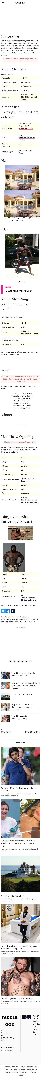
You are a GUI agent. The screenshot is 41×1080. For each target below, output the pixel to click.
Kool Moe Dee (22, 425)
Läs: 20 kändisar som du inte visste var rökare (29, 501)
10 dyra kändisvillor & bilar (21, 695)
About (3, 1035)
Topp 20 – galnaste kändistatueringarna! (28, 599)
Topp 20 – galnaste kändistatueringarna (18, 998)
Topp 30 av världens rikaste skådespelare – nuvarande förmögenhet (22, 707)
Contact (5, 1038)
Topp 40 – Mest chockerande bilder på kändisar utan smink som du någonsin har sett (25, 686)
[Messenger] (14, 661)
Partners (4, 1033)
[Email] (30, 661)
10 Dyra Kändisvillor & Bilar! (18, 291)
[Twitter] (18, 661)
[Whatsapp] (26, 661)
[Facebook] (10, 661)
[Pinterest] (22, 661)
